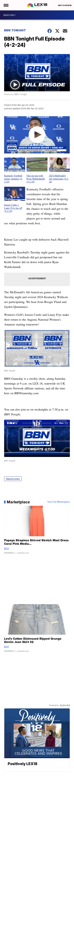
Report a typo (13, 478)
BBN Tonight (15, 30)
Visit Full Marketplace (58, 502)
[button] (14, 170)
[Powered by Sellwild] (65, 705)
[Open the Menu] (6, 5)
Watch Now (64, 5)
